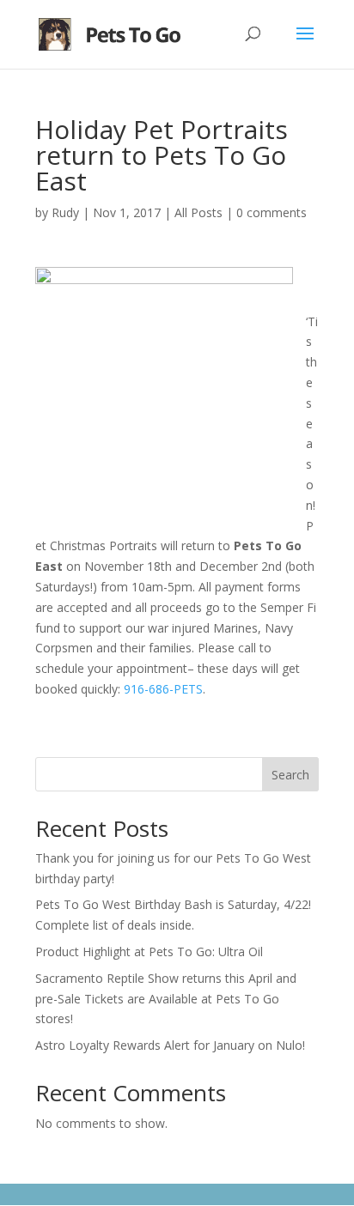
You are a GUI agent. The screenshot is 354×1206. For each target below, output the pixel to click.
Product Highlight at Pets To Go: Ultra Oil (149, 951)
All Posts (198, 212)
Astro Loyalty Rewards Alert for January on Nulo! (170, 1045)
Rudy (65, 212)
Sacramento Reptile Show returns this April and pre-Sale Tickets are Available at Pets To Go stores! (165, 998)
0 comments (271, 212)
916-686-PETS (163, 689)
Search (290, 775)
